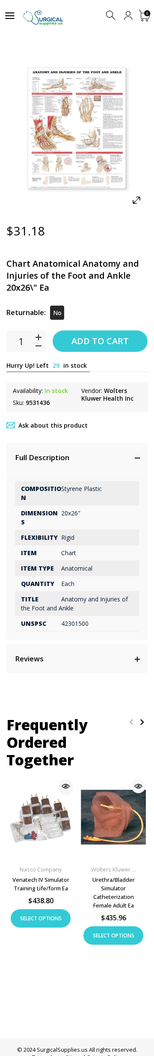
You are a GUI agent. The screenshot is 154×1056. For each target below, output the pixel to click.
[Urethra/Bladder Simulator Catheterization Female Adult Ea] (113, 817)
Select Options (41, 918)
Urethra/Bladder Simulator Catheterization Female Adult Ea (113, 892)
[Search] (111, 15)
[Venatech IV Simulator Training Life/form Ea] (40, 817)
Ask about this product (53, 425)
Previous (131, 722)
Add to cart (100, 341)
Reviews (29, 658)
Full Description (42, 457)
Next (142, 722)
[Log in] (128, 15)
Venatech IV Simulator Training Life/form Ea (40, 884)
